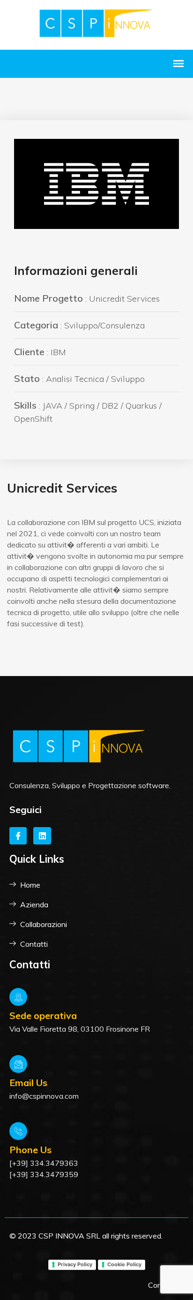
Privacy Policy (75, 1264)
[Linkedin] (42, 835)
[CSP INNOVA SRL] (96, 23)
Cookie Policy (124, 1264)
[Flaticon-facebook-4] (18, 835)
